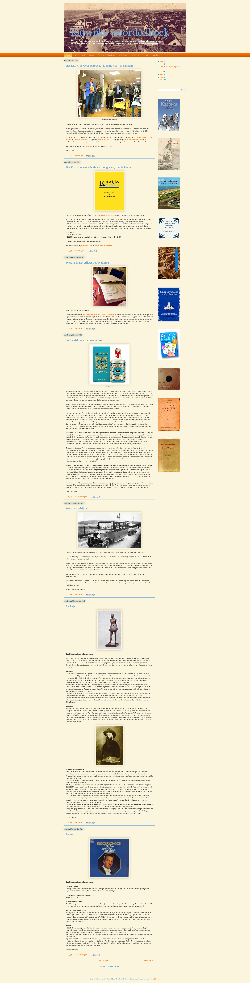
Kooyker (76, 142)
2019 (162, 74)
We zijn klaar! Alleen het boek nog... (88, 262)
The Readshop (147, 137)
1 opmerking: (78, 156)
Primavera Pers (86, 246)
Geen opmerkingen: (81, 497)
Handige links (135, 55)
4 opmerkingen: (79, 251)
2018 (162, 77)
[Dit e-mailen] (87, 156)
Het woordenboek (79, 55)
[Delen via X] (91, 156)
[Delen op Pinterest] (94, 156)
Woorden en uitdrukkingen (106, 55)
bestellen (89, 146)
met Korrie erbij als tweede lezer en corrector (98, 315)
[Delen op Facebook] (93, 156)
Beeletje (70, 606)
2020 (162, 61)
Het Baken (137, 137)
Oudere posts (147, 960)
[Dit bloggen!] (89, 156)
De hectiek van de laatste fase (84, 340)
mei (163, 71)
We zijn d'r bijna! (77, 508)
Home (68, 55)
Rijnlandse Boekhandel (133, 139)
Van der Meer (102, 142)
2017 (162, 80)
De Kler (146, 139)
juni (163, 64)
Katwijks (91, 55)
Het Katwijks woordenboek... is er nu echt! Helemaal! (99, 65)
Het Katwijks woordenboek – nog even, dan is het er (98, 167)
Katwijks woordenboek (109, 215)
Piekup (70, 834)
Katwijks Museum (82, 139)
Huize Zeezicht (156, 55)
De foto (145, 55)
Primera (68, 139)
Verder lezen (123, 55)
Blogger (157, 979)
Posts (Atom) (114, 966)
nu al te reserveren (106, 246)
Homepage (103, 960)
